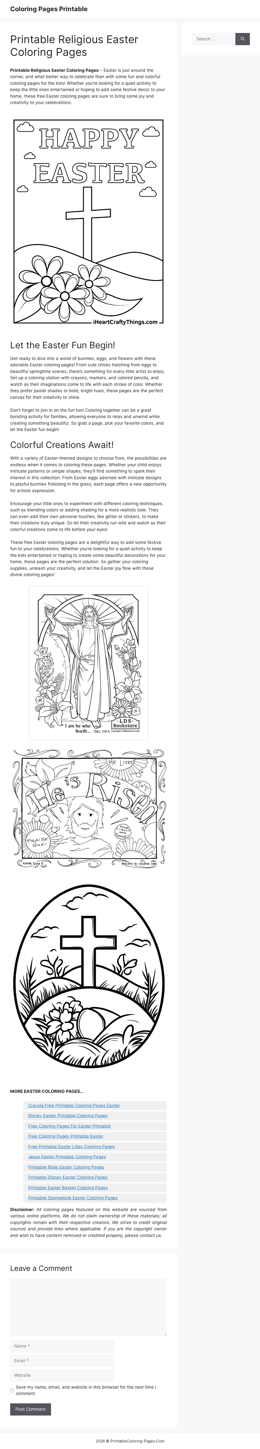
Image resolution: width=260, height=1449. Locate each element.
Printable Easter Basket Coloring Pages (68, 1187)
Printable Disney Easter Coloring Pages (68, 1177)
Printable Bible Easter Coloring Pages (66, 1167)
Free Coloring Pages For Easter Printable (69, 1126)
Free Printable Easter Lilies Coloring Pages (71, 1146)
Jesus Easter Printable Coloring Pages (67, 1156)
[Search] (242, 39)
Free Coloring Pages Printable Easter (65, 1136)
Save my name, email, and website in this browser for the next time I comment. (86, 1390)
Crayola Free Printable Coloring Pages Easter (74, 1105)
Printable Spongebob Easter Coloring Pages (73, 1197)
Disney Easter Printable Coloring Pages (68, 1115)
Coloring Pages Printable (49, 9)
